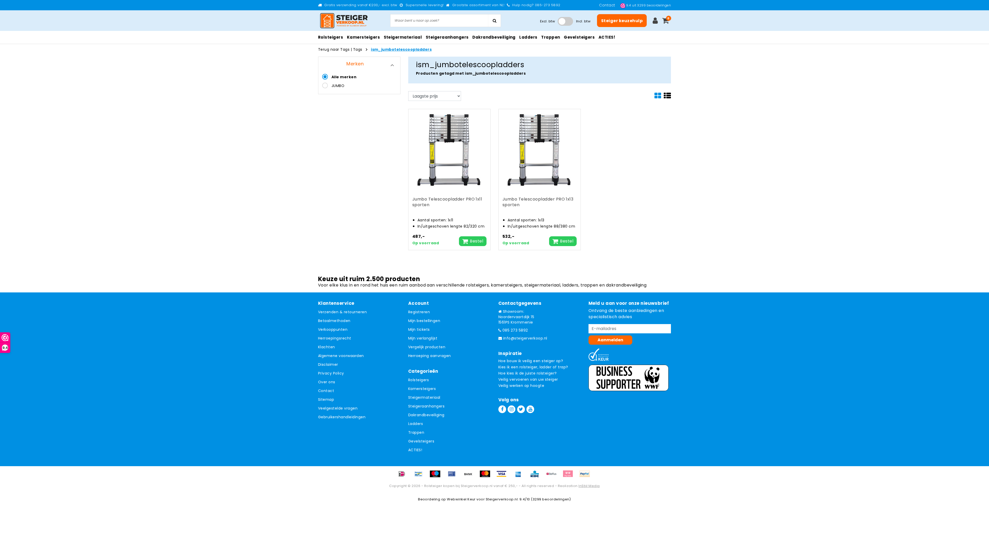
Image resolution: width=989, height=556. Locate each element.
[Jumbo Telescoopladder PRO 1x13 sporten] (539, 150)
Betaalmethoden (334, 320)
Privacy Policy (331, 373)
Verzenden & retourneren (342, 312)
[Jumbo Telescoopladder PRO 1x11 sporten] (449, 150)
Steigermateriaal (424, 397)
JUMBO (337, 85)
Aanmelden (610, 340)
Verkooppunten (332, 329)
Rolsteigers (418, 380)
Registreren (419, 312)
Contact (607, 5)
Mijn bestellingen (424, 320)
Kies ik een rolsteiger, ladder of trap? (533, 367)
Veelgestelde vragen (337, 408)
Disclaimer (328, 364)
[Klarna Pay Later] (569, 476)
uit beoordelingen (648, 5)
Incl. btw (583, 21)
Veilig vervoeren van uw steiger (528, 379)
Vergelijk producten (426, 347)
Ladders (415, 423)
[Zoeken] (494, 20)
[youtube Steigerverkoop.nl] (530, 409)
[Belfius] (553, 476)
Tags (357, 49)
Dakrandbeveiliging (426, 415)
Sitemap (326, 399)
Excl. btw (547, 21)
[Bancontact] (420, 476)
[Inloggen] (655, 20)
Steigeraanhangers (426, 406)
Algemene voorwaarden (341, 355)
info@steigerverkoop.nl (525, 338)
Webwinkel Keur (461, 499)
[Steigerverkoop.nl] (344, 20)
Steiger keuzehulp (622, 21)
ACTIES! (415, 450)
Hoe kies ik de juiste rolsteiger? (527, 373)
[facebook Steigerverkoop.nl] (502, 409)
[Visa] (503, 476)
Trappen (416, 432)
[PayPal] (586, 476)
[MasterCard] (487, 476)
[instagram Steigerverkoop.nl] (511, 409)
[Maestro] (437, 476)
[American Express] (520, 476)
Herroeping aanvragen (429, 355)
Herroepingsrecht (334, 338)
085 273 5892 (514, 330)
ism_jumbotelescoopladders (401, 49)
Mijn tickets (419, 329)
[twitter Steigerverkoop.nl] (521, 409)
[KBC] (536, 476)
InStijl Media (589, 485)
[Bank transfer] (470, 476)
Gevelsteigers (421, 441)
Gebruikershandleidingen (341, 417)
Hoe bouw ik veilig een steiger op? (530, 360)
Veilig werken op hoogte (521, 385)
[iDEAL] (403, 476)
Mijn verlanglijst (422, 338)
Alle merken (343, 77)
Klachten (326, 347)
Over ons (326, 382)
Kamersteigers (422, 388)
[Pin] (453, 476)
